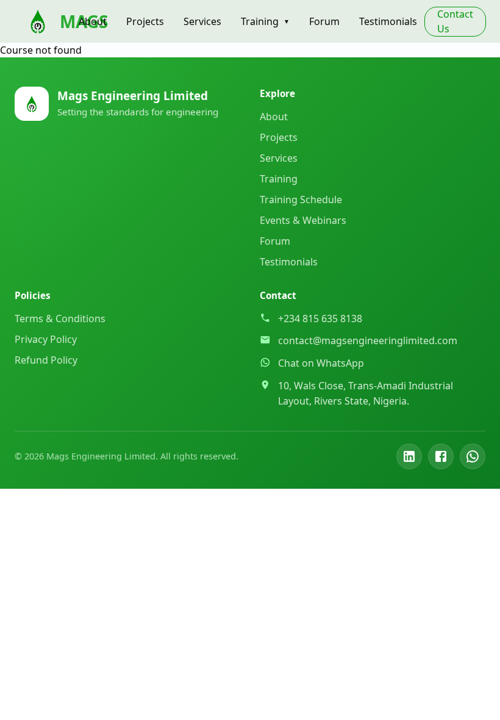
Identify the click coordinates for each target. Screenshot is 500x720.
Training (265, 21)
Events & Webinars (303, 220)
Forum (324, 21)
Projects (145, 21)
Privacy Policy (46, 339)
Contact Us (455, 21)
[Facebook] (441, 456)
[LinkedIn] (409, 456)
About (93, 21)
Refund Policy (46, 360)
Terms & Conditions (60, 318)
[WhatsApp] (472, 456)
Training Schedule (301, 199)
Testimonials (388, 21)
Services (202, 21)
